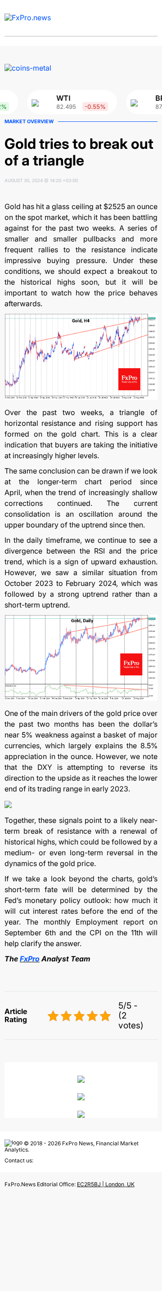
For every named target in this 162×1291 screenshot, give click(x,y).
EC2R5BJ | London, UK (106, 1184)
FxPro (30, 958)
